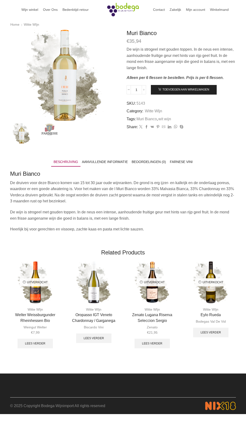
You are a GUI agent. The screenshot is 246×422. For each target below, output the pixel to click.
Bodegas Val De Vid (211, 321)
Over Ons (50, 10)
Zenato (152, 327)
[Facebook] (146, 127)
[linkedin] (169, 127)
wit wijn (164, 119)
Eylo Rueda (211, 315)
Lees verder (35, 343)
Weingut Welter (35, 327)
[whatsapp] (175, 127)
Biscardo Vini (94, 327)
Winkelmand (219, 10)
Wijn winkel (29, 10)
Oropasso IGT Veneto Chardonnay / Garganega (93, 318)
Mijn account (195, 10)
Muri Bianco (146, 119)
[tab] (65, 162)
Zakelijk (175, 10)
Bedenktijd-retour (75, 10)
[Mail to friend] (163, 127)
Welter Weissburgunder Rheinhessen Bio (35, 318)
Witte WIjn (31, 24)
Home (14, 24)
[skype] (180, 127)
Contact (159, 10)
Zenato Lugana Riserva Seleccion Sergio (152, 318)
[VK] (152, 127)
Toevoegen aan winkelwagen (185, 89)
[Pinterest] (158, 127)
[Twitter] (141, 127)
